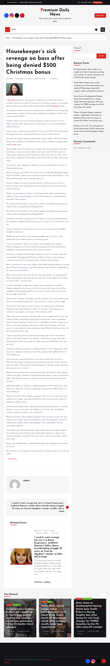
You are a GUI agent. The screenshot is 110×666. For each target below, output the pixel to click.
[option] (23, 618)
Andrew (12, 604)
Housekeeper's (20, 79)
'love (46, 607)
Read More (12, 459)
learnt (45, 530)
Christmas (55, 106)
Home (13, 29)
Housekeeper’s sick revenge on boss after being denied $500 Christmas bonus (41, 38)
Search (78, 48)
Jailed (81, 610)
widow (18, 604)
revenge (28, 79)
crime (14, 144)
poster (39, 530)
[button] (101, 594)
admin (11, 79)
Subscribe (100, 15)
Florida (11, 100)
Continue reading (42, 582)
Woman (51, 607)
